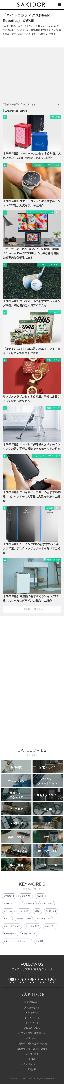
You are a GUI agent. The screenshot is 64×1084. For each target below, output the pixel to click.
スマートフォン (44, 919)
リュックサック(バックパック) (17, 941)
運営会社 (32, 1069)
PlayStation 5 (29, 934)
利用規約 (32, 1059)
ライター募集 (32, 1054)
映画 (38, 911)
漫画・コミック (24, 919)
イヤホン (9, 911)
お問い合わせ (32, 1038)
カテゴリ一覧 (32, 1012)
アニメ (8, 919)
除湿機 (40, 941)
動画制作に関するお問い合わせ (32, 1048)
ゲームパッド (47, 904)
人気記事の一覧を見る (32, 609)
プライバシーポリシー (32, 1064)
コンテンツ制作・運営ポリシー (32, 1033)
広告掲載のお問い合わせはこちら (19, 104)
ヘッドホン (24, 911)
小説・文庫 (52, 911)
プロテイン (26, 896)
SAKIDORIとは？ (32, 1028)
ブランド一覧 (32, 1023)
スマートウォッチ (12, 926)
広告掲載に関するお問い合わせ (32, 1043)
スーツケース (10, 934)
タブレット (30, 904)
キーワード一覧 (32, 1018)
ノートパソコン (11, 904)
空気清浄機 (10, 896)
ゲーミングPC (33, 926)
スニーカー (50, 926)
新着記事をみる (32, 1002)
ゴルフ (41, 896)
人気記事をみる (32, 1007)
